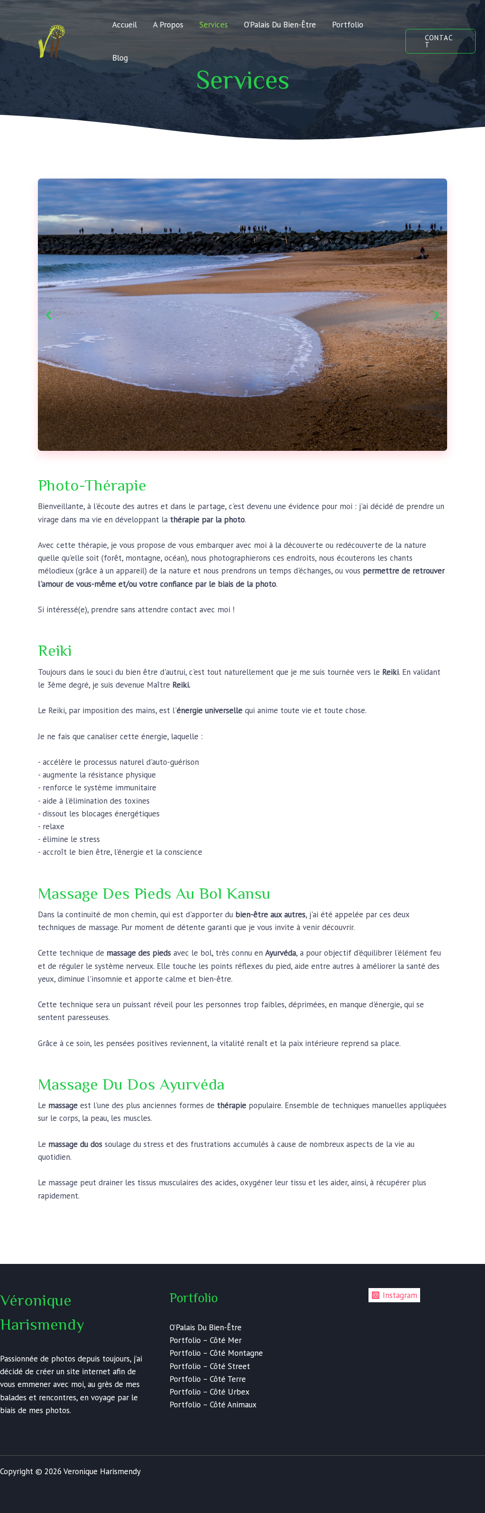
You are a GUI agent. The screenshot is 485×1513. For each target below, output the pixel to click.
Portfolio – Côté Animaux (213, 1404)
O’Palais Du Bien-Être (280, 24)
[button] (440, 41)
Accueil (124, 24)
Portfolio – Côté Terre (208, 1379)
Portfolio (347, 24)
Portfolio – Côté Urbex (210, 1392)
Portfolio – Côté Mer (206, 1340)
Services (213, 24)
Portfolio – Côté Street (210, 1366)
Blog (120, 58)
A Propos (168, 24)
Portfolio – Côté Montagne (216, 1353)
